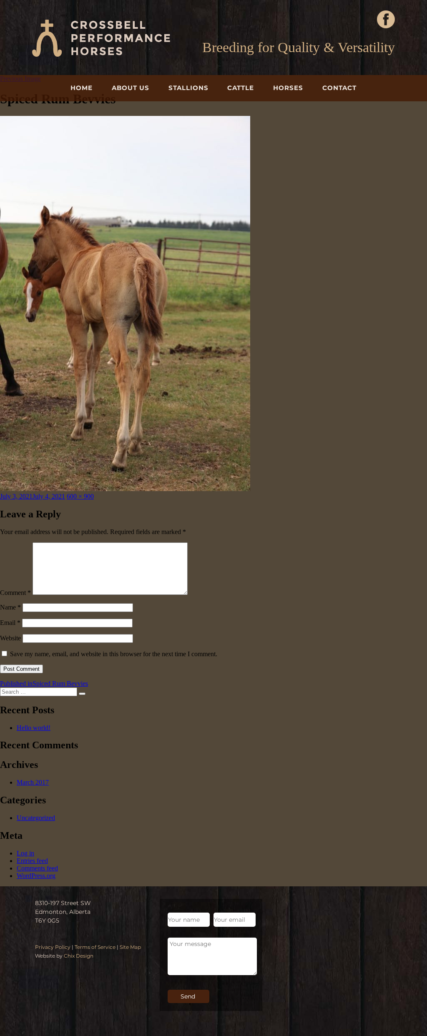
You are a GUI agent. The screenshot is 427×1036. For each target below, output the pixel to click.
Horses (288, 88)
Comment (15, 592)
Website (10, 638)
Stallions (188, 88)
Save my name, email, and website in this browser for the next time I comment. (113, 653)
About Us (130, 88)
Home (81, 88)
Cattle (240, 88)
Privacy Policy (52, 947)
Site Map (130, 947)
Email (10, 622)
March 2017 (33, 782)
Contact (339, 88)
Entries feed (32, 860)
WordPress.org (36, 875)
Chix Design (78, 956)
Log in (25, 853)
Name (10, 607)
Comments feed (37, 868)
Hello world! (33, 727)
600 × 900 (80, 496)
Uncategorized (36, 817)
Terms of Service (95, 947)
